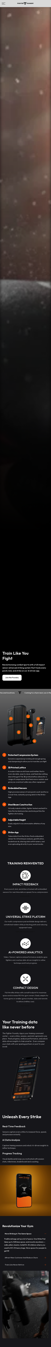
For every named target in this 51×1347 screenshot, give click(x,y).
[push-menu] (3, 3)
